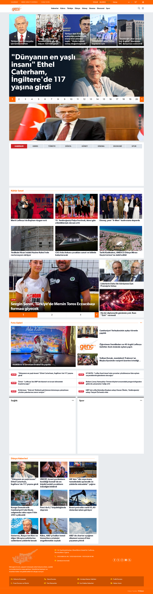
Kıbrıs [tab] (35, 146)
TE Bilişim (141, 591)
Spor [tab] (134, 146)
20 (136, 99)
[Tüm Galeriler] (141, 323)
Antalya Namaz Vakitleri (88, 579)
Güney (84, 8)
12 (84, 99)
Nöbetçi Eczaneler (20, 579)
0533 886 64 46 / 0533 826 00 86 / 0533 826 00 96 (75, 556)
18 (124, 99)
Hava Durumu (51, 579)
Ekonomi (100, 8)
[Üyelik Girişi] (142, 2)
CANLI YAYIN (45, 2)
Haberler (55, 8)
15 (104, 99)
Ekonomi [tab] (117, 146)
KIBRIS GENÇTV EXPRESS (29, 2)
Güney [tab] (85, 146)
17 (117, 99)
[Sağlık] (73, 401)
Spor (108, 8)
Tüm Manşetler (52, 583)
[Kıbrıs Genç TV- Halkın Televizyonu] (16, 8)
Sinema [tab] (101, 146)
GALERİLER (14, 2)
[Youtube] (126, 560)
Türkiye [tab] (51, 146)
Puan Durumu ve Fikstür (21, 583)
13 (91, 99)
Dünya (77, 8)
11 (78, 99)
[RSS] (129, 560)
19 (130, 99)
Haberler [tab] (19, 146)
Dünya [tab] (68, 146)
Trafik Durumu (117, 579)
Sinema (92, 8)
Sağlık (14, 400)
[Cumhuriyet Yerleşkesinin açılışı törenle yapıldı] (87, 332)
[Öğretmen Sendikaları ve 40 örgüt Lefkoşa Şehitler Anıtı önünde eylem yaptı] (87, 346)
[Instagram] (122, 560)
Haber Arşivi (117, 583)
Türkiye (70, 8)
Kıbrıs (62, 8)
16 (110, 99)
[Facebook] (114, 560)
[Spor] (141, 401)
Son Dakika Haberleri (87, 583)
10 (71, 99)
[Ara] (139, 8)
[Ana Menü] (143, 8)
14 (97, 99)
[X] (118, 560)
